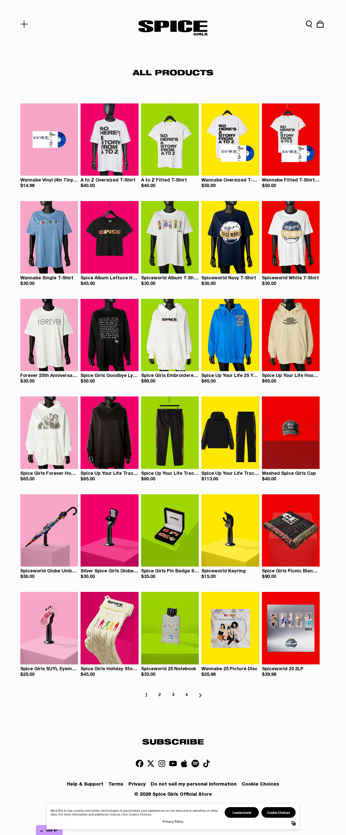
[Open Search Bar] (309, 24)
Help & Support (85, 784)
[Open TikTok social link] (206, 763)
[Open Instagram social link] (161, 763)
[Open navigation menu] (25, 24)
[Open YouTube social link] (173, 763)
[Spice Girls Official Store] (173, 27)
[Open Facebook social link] (139, 763)
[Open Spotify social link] (195, 763)
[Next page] (200, 695)
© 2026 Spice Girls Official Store (173, 794)
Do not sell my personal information (194, 784)
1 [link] (146, 695)
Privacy (137, 784)
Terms (115, 784)
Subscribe (173, 741)
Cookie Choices (260, 784)
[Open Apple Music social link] (184, 763)
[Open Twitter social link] (150, 763)
